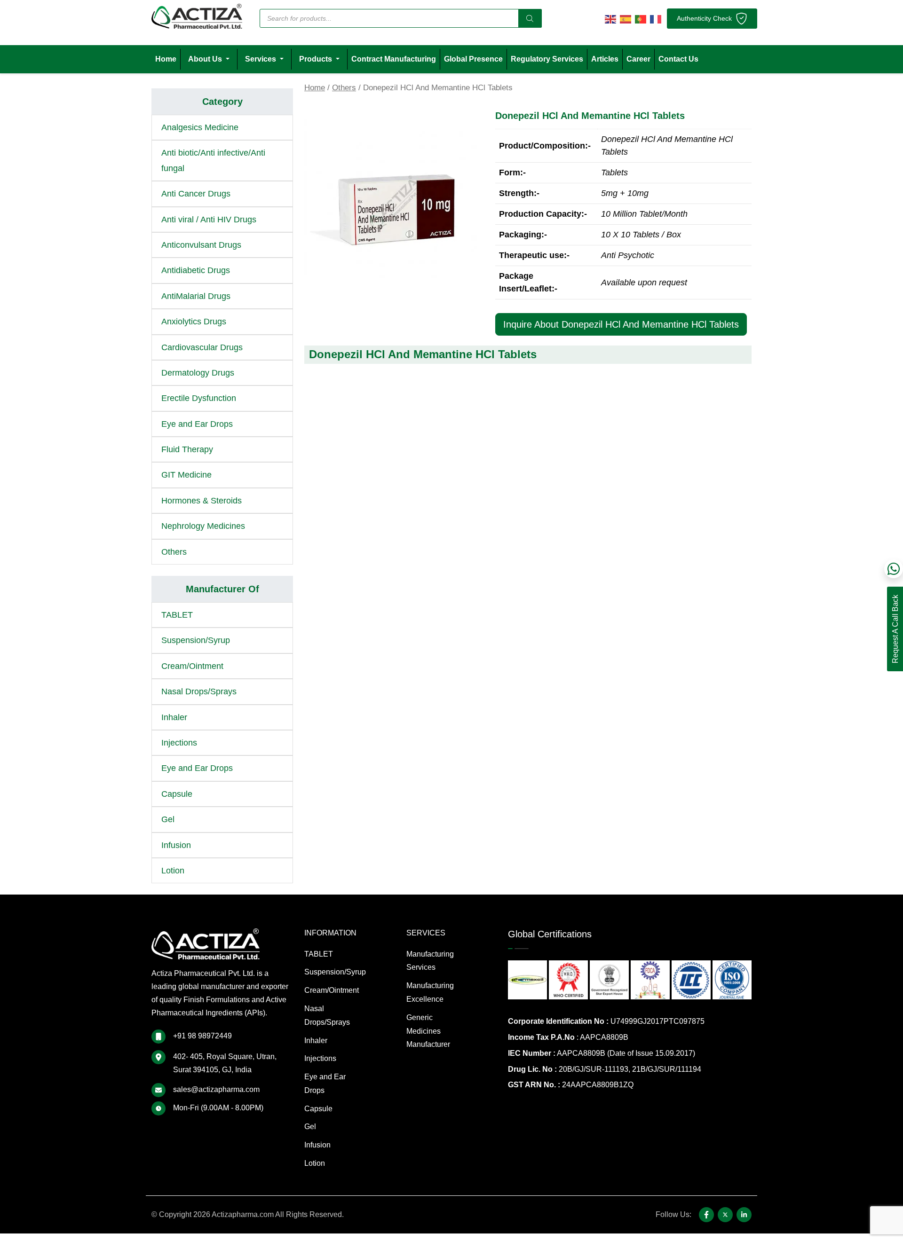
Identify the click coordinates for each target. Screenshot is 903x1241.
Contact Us (678, 59)
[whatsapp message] (893, 568)
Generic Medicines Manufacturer (428, 1031)
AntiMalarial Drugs (195, 296)
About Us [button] (206, 59)
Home (165, 59)
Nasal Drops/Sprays (199, 691)
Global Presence (473, 59)
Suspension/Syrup (195, 640)
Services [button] (261, 59)
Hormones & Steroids (201, 500)
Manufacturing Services (430, 961)
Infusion (176, 845)
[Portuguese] (640, 18)
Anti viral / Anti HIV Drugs (208, 219)
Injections (179, 742)
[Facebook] (706, 1214)
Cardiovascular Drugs (202, 347)
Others (344, 87)
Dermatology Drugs (197, 372)
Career (638, 59)
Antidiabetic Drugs (195, 270)
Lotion (172, 870)
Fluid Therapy (187, 449)
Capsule (176, 794)
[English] (610, 18)
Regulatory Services (547, 59)
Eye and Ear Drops (197, 424)
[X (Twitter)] (725, 1214)
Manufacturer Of (222, 589)
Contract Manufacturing (393, 59)
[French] (655, 18)
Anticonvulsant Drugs (201, 245)
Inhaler (174, 717)
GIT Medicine (186, 474)
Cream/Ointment (192, 666)
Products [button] (316, 59)
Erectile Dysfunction (198, 398)
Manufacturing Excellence (430, 992)
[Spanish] (625, 18)
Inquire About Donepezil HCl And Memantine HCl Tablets (621, 324)
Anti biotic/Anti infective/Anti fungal (213, 160)
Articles (604, 59)
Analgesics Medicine (199, 127)
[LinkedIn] (744, 1214)
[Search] (530, 18)
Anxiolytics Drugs (193, 321)
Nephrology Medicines (203, 526)
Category (222, 101)
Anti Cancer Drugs (195, 193)
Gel (167, 819)
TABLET (177, 615)
